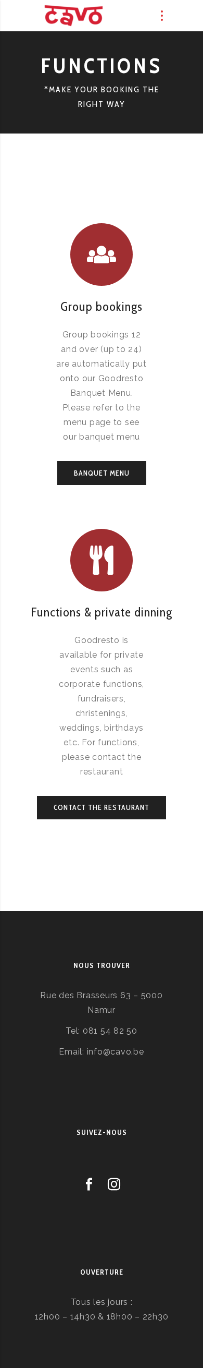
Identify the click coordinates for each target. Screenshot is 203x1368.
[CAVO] (73, 15)
